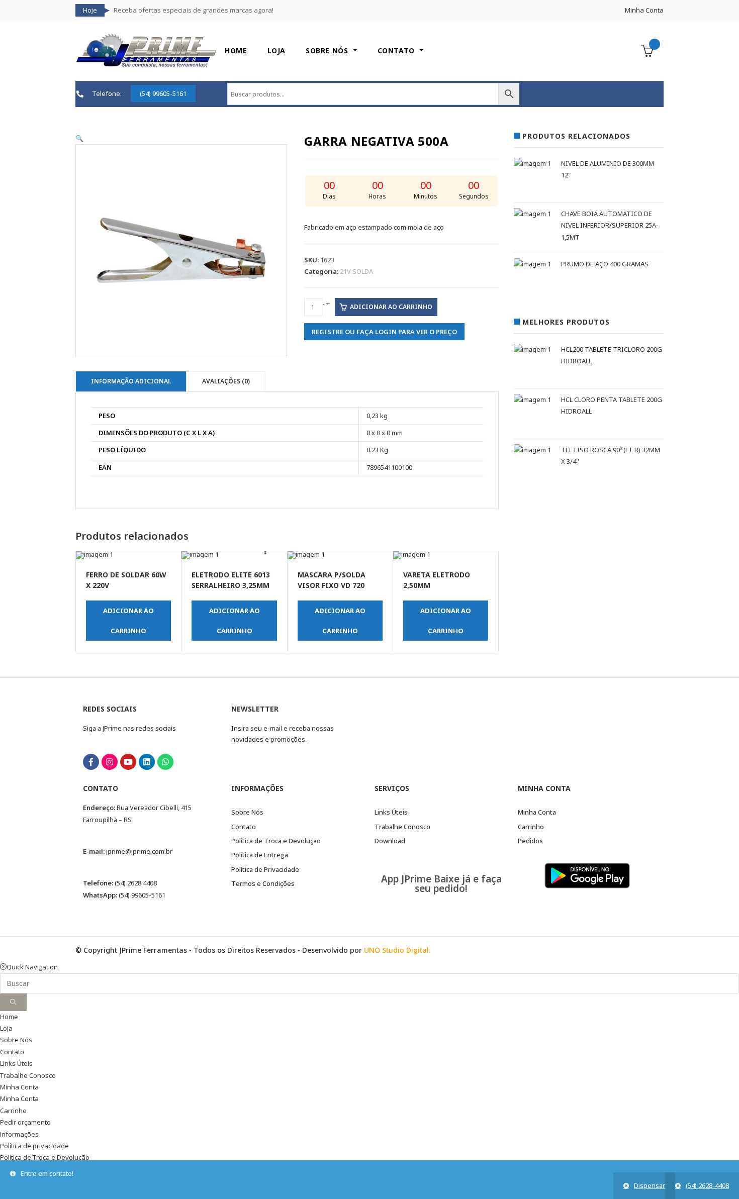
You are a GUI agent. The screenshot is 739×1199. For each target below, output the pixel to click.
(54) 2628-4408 (707, 1185)
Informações (19, 1134)
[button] (79, 138)
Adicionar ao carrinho (391, 307)
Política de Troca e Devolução (44, 1157)
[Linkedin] (147, 762)
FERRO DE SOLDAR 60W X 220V (126, 580)
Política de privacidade (34, 1145)
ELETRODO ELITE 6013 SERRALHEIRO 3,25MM (231, 580)
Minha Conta (644, 10)
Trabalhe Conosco (28, 1075)
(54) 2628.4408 (136, 882)
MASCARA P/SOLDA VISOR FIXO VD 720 (331, 580)
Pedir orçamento (25, 1122)
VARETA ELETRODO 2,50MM (436, 580)
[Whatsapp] (165, 762)
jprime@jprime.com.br (139, 851)
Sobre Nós (16, 1039)
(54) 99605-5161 (142, 895)
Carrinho (13, 1110)
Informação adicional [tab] (131, 381)
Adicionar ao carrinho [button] (128, 620)
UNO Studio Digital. (397, 950)
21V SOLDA (356, 271)
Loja (6, 1028)
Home (9, 1016)
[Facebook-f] (91, 762)
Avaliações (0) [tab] (226, 381)
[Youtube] (128, 762)
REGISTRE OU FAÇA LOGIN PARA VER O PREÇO (384, 331)
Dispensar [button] (649, 1185)
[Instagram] (110, 762)
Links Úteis (16, 1063)
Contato (12, 1051)
